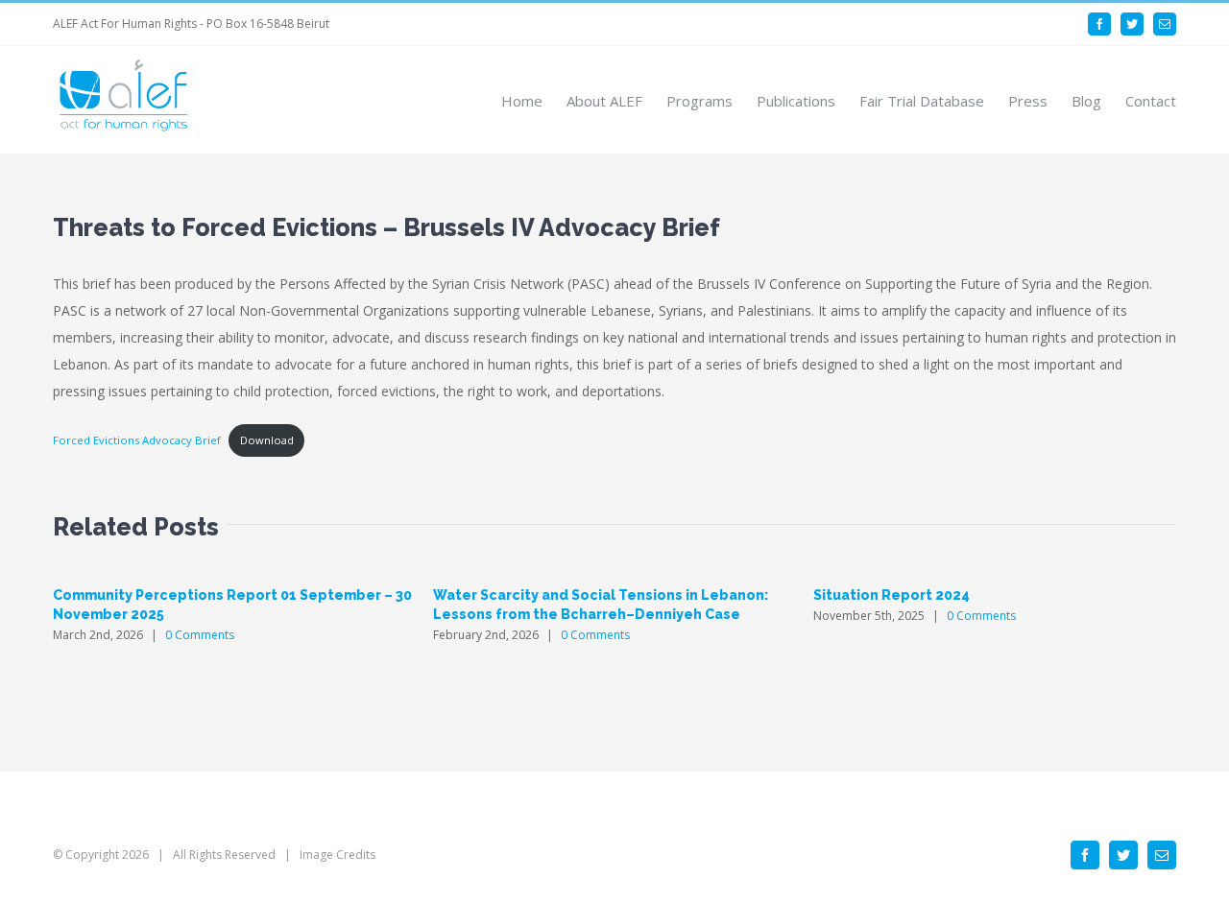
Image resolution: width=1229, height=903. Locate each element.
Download (267, 440)
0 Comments (199, 635)
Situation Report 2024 (891, 595)
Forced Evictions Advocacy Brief (137, 440)
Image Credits (337, 854)
